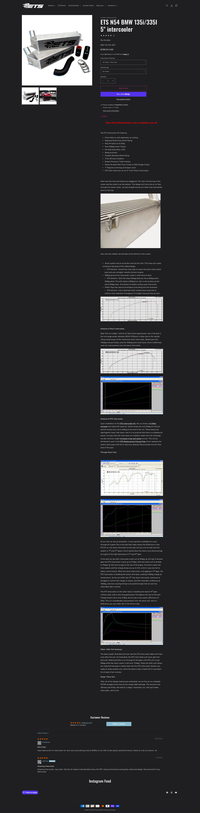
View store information (111, 111)
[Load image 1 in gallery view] (30, 96)
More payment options (123, 99)
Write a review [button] (119, 724)
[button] (52, 5)
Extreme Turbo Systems (96, 810)
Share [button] (105, 116)
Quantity (103, 76)
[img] (43, 739)
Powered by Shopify (110, 810)
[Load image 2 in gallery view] (48, 96)
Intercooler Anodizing (108, 58)
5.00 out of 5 (87, 723)
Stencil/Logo (105, 67)
